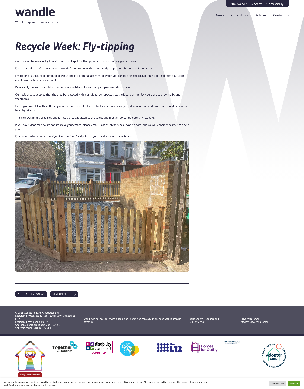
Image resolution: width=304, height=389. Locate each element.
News (220, 15)
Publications (240, 15)
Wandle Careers (50, 22)
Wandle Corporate (26, 22)
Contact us (281, 15)
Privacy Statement (250, 318)
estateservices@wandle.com (123, 125)
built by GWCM (197, 321)
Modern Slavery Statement (255, 321)
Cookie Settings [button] (277, 383)
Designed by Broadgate (201, 318)
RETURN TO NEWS (35, 294)
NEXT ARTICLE (60, 294)
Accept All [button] (293, 383)
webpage (126, 136)
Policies (260, 15)
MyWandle (240, 4)
